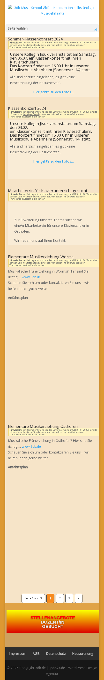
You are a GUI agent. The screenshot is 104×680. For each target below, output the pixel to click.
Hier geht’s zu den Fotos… (53, 92)
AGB (36, 653)
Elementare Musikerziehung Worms (41, 256)
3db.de (40, 667)
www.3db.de (31, 277)
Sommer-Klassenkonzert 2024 (35, 39)
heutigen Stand (31, 45)
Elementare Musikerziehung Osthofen (43, 426)
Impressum (16, 653)
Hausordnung (82, 653)
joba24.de (57, 667)
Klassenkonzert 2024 (27, 108)
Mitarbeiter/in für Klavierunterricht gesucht (47, 190)
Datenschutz (56, 653)
